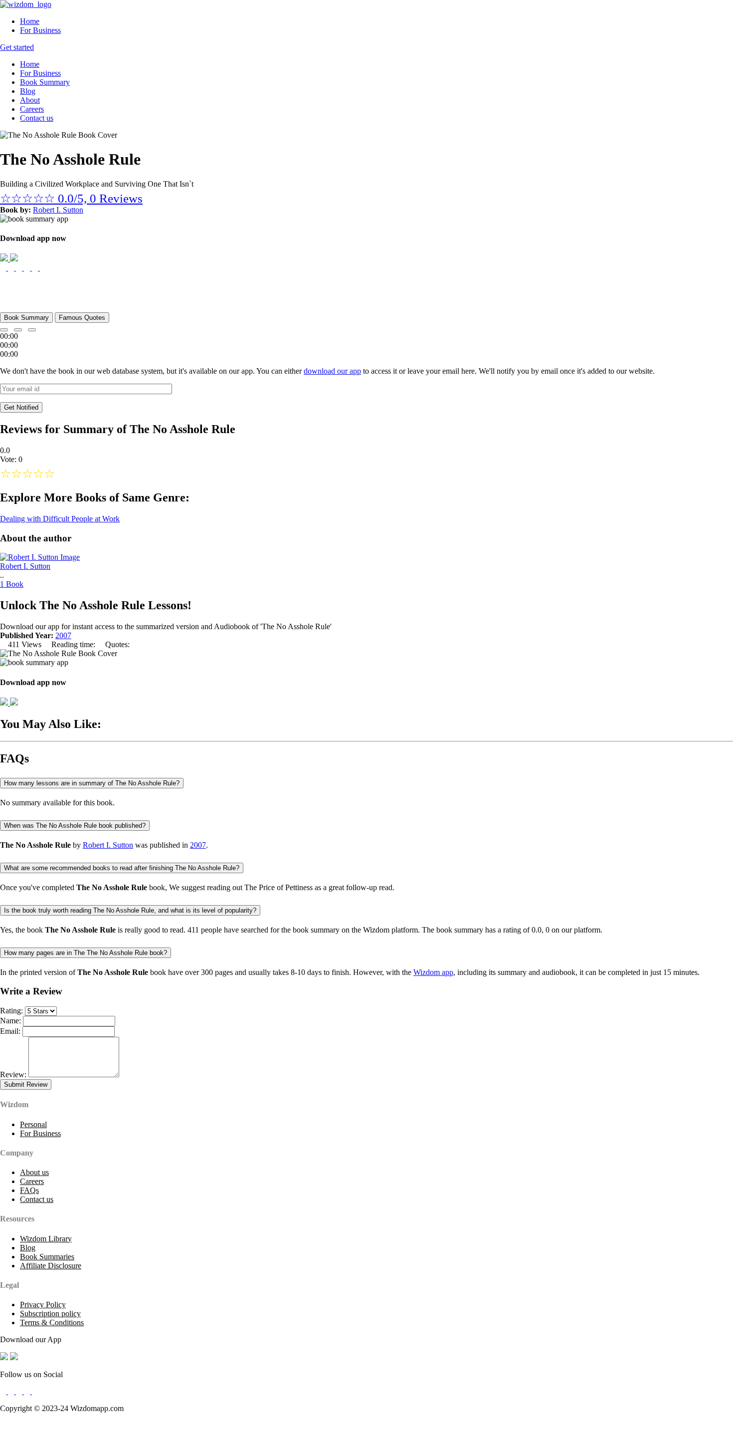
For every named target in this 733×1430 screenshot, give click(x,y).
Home (29, 21)
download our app (332, 371)
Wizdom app (433, 972)
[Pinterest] (35, 1391)
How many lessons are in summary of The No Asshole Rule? (92, 783)
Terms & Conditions (52, 1322)
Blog (27, 91)
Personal (33, 1124)
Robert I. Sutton (58, 210)
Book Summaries (47, 1256)
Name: (10, 1020)
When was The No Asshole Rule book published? (75, 825)
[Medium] (12, 1391)
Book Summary (45, 82)
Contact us (36, 118)
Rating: (11, 1010)
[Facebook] (4, 1391)
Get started (17, 47)
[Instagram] (20, 1391)
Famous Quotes (82, 317)
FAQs (29, 1190)
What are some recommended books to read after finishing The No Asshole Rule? (121, 868)
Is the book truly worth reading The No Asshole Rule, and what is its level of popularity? (130, 910)
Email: (10, 1031)
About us (34, 1172)
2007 (63, 635)
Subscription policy (50, 1313)
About (30, 100)
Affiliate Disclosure (50, 1265)
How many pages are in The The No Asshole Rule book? (85, 952)
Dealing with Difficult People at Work (60, 518)
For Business (40, 30)
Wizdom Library (46, 1238)
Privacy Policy (43, 1304)
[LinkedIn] (28, 1391)
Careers (32, 109)
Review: (13, 1074)
